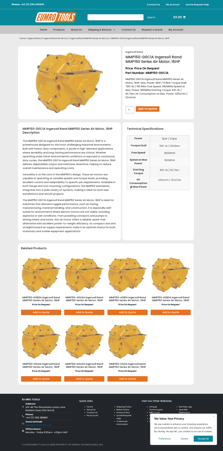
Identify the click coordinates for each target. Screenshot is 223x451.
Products (59, 29)
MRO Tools (154, 412)
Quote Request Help (197, 4)
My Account (173, 4)
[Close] (214, 416)
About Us (76, 29)
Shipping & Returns (100, 29)
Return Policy (123, 409)
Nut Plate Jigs (185, 406)
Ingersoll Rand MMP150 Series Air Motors (89, 38)
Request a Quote (152, 29)
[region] (183, 429)
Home (43, 29)
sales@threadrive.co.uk (38, 425)
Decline (184, 438)
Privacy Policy (123, 412)
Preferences (165, 438)
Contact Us (153, 4)
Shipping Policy (124, 406)
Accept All (203, 438)
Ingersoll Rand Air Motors (56, 38)
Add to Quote (147, 109)
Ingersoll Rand (35, 38)
